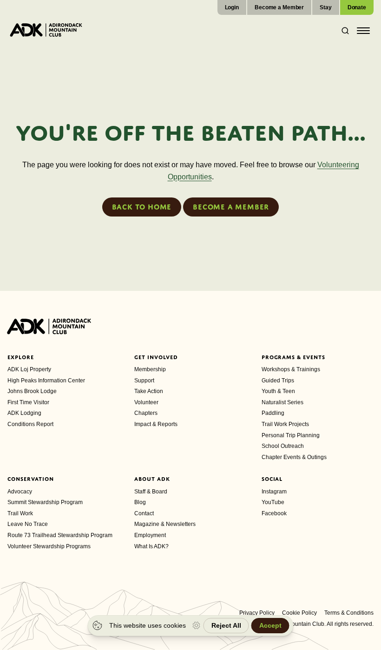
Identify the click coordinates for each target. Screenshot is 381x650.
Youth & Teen (278, 391)
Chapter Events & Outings (294, 457)
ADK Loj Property (29, 369)
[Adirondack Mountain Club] (46, 30)
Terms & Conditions (349, 613)
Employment (150, 535)
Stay (326, 7)
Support (144, 380)
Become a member (231, 207)
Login (232, 7)
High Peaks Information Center (46, 380)
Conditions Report (30, 424)
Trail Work (20, 513)
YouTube (273, 502)
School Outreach (283, 446)
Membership (150, 369)
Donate (357, 7)
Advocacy (19, 491)
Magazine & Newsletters (165, 524)
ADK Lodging (24, 413)
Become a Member (279, 7)
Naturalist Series (282, 402)
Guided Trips (278, 380)
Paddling (273, 413)
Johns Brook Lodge (32, 391)
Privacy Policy (257, 613)
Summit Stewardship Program (45, 502)
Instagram (274, 491)
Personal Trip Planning (291, 435)
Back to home (142, 207)
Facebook (274, 513)
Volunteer (146, 402)
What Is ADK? (151, 546)
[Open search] (342, 30)
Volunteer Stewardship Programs (49, 546)
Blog (140, 502)
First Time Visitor (28, 402)
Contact (144, 513)
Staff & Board (150, 491)
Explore (20, 357)
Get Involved (156, 357)
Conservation (30, 479)
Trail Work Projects (285, 424)
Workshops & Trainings (291, 369)
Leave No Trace (27, 524)
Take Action (148, 391)
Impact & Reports (155, 424)
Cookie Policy (299, 613)
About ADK (152, 479)
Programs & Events (293, 357)
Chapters (146, 413)
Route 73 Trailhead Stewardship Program (59, 535)
